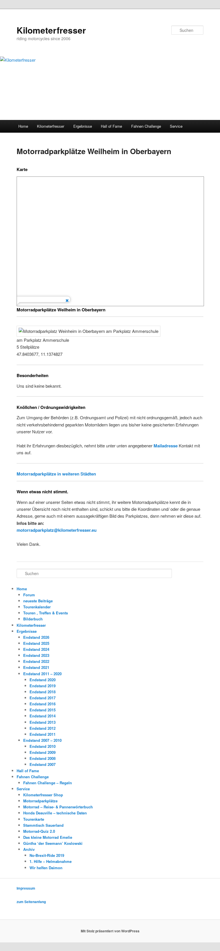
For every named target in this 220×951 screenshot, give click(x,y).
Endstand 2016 (43, 704)
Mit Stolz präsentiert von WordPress (110, 930)
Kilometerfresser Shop (43, 794)
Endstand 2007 (43, 764)
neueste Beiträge (38, 600)
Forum (29, 594)
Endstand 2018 (43, 691)
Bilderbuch (33, 619)
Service (176, 126)
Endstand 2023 (36, 655)
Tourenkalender (37, 607)
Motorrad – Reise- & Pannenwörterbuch (58, 807)
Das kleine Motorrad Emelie (47, 837)
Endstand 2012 (43, 728)
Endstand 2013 (43, 722)
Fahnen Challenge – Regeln (47, 782)
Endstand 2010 (43, 746)
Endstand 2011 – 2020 (42, 673)
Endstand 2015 (43, 710)
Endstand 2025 (36, 643)
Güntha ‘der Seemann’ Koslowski (52, 843)
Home (23, 126)
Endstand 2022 (36, 661)
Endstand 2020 (43, 679)
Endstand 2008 (43, 758)
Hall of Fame (111, 126)
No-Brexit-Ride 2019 (47, 855)
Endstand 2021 (36, 667)
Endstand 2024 (36, 649)
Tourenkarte (33, 819)
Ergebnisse (82, 126)
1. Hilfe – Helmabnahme (51, 861)
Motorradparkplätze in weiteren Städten (56, 474)
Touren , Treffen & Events (45, 613)
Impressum (26, 888)
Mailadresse (166, 445)
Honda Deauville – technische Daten (55, 813)
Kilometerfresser (51, 30)
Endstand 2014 (43, 716)
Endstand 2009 (43, 752)
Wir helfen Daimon (46, 867)
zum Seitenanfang (31, 901)
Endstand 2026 (36, 637)
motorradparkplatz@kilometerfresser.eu (57, 530)
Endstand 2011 (43, 734)
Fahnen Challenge (146, 126)
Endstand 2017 (43, 697)
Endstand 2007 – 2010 (42, 740)
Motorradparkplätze (40, 801)
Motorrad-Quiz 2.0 (39, 831)
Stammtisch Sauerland (43, 825)
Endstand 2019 (43, 685)
